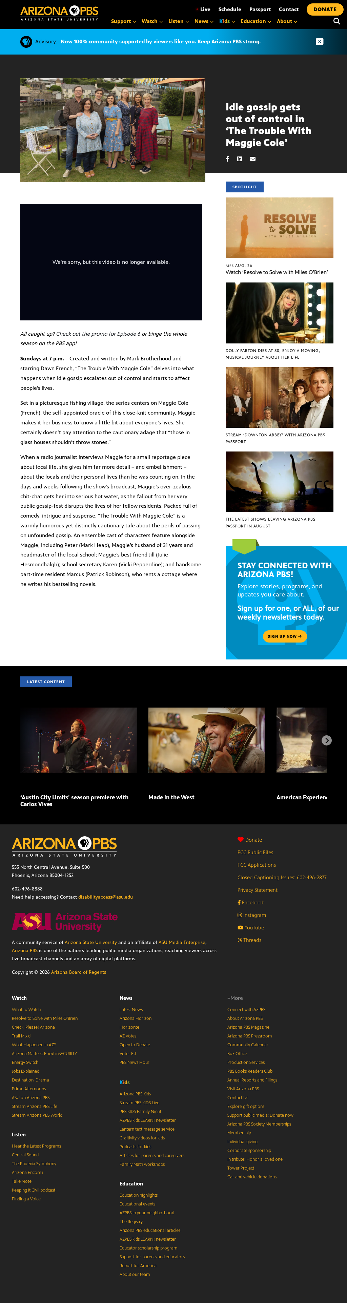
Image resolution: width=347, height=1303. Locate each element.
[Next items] (327, 740)
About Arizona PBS (245, 1018)
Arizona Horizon (135, 1018)
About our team (135, 1274)
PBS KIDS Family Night (140, 1111)
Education (131, 1183)
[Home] (59, 13)
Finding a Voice (26, 1199)
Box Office (237, 1053)
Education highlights (139, 1195)
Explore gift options (245, 1106)
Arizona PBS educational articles (150, 1230)
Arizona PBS (25, 950)
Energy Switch (25, 1062)
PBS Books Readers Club (249, 1071)
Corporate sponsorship (249, 1150)
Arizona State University (91, 942)
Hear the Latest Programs (36, 1146)
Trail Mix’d (21, 1036)
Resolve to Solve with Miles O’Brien (45, 1018)
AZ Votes (128, 1036)
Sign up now (283, 636)
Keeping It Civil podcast (33, 1190)
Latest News (131, 1009)
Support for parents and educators (152, 1257)
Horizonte (129, 1027)
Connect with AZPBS (246, 1009)
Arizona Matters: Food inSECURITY (44, 1053)
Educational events (137, 1204)
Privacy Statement (258, 890)
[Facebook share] (231, 159)
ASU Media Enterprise (182, 942)
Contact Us (237, 1097)
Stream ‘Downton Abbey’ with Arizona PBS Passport (275, 438)
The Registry (131, 1221)
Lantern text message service (147, 1129)
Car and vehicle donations (252, 1177)
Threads (251, 940)
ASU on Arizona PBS (30, 1097)
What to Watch (26, 1009)
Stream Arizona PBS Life (34, 1106)
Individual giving (242, 1141)
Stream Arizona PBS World (37, 1115)
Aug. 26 (239, 265)
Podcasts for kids (135, 1147)
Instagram (254, 915)
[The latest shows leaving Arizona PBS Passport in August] (279, 455)
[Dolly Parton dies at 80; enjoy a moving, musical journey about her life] (279, 286)
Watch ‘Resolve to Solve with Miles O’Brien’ (277, 272)
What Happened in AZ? (34, 1045)
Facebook (252, 902)
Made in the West (171, 797)
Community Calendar (247, 1045)
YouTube (253, 927)
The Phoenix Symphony (34, 1164)
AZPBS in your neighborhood (147, 1213)
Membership (239, 1133)
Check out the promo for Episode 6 (98, 334)
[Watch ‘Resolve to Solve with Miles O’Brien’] (279, 201)
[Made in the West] (206, 711)
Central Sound (25, 1155)
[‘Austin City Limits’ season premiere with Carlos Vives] (78, 711)
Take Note (22, 1181)
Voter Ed (128, 1053)
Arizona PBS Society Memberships (259, 1124)
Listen (19, 1134)
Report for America (138, 1265)
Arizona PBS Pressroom (249, 1036)
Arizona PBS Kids (135, 1094)
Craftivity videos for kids (142, 1138)
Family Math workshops (142, 1164)
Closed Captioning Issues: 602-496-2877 (282, 877)
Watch (19, 998)
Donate (253, 840)
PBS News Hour (134, 1062)
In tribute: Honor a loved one (255, 1159)
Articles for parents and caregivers (152, 1155)
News (126, 998)
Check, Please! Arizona (33, 1027)
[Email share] (256, 159)
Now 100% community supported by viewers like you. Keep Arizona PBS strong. (161, 41)
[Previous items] (20, 740)
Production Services (246, 1062)
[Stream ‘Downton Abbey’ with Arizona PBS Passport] (279, 370)
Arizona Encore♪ (28, 1172)
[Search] (337, 21)
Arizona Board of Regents (78, 972)
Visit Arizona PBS (243, 1089)
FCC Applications (257, 865)
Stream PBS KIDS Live (139, 1103)
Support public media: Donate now (260, 1115)
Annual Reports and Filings (252, 1080)
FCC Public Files (255, 852)
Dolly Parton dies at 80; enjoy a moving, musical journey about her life (273, 354)
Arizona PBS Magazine (248, 1027)
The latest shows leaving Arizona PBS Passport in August (270, 522)
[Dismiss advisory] (319, 42)
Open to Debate (135, 1045)
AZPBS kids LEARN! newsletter (148, 1120)
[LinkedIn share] (243, 159)
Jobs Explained (25, 1071)
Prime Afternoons (29, 1089)
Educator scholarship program (149, 1248)
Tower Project (240, 1168)
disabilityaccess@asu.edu (105, 897)
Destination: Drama (30, 1080)
